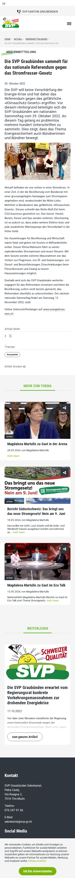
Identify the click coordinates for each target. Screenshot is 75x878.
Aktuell (18, 39)
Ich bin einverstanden (37, 871)
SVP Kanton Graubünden (39, 11)
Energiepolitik (12, 354)
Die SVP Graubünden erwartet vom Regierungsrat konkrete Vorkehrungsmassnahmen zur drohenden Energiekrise (37, 695)
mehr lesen (13, 455)
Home (7, 39)
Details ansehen (37, 860)
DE (3, 3)
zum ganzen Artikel (25, 737)
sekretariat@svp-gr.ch (18, 821)
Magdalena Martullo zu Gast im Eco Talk (36, 585)
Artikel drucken (14, 366)
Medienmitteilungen (36, 39)
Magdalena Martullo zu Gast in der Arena (37, 444)
